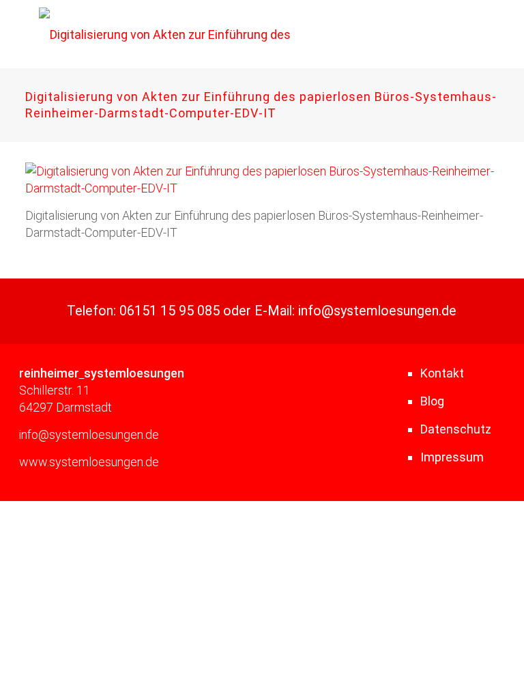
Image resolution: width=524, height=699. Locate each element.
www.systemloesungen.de (89, 462)
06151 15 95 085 (169, 311)
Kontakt (442, 373)
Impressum (452, 457)
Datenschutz (455, 429)
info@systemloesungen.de (377, 311)
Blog (432, 401)
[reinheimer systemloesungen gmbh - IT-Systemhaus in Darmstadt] (193, 34)
